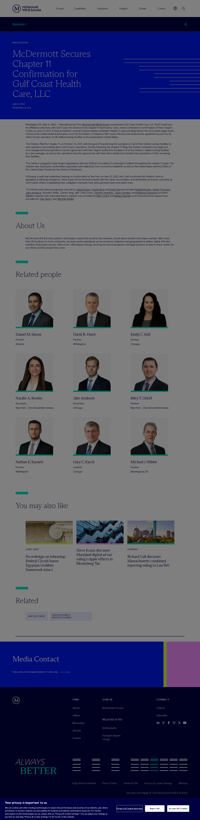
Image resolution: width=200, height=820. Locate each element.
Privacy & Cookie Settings (129, 808)
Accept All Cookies (178, 808)
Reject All (155, 808)
